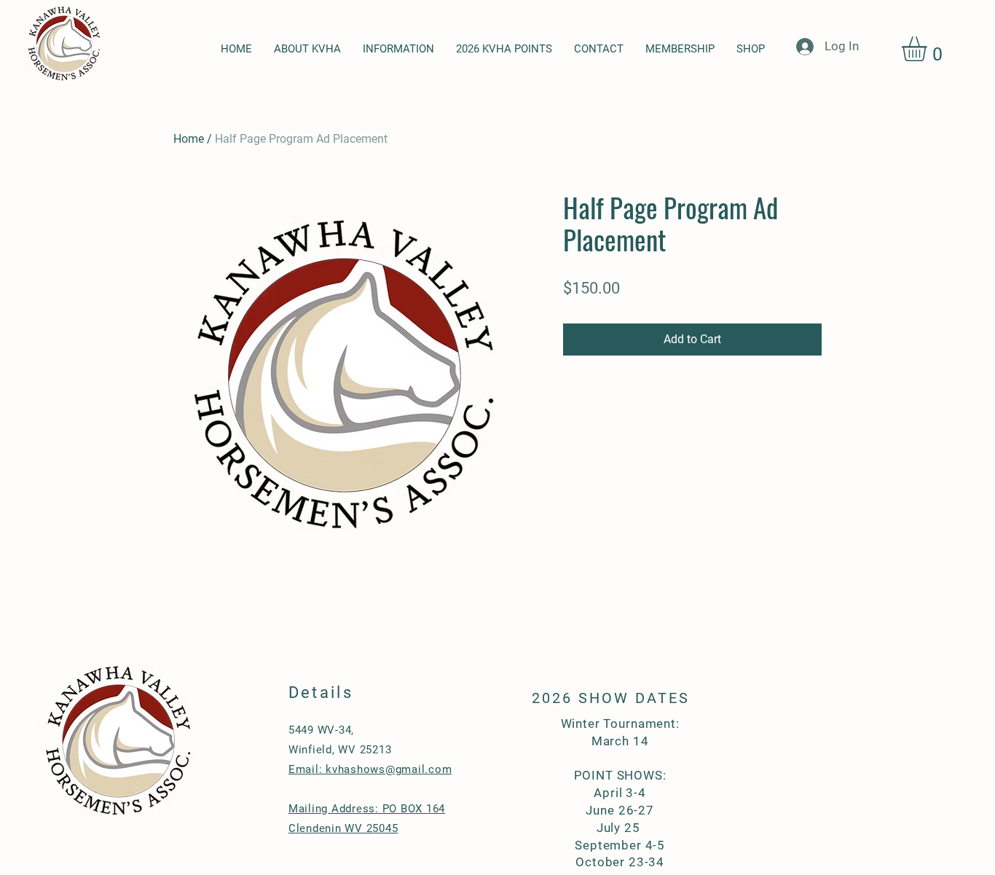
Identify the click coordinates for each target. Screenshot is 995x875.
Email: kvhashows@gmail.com (370, 769)
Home (188, 139)
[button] (929, 48)
